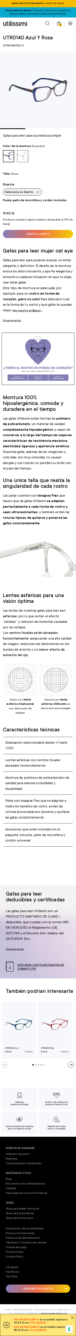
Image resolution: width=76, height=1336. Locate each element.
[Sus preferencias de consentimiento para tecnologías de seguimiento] (69, 1329)
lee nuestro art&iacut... (27, 310)
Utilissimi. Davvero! (18, 1153)
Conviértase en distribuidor (24, 1163)
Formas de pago (16, 1247)
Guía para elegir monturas (22, 1208)
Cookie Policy (14, 1256)
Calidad (11, 1188)
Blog (9, 1178)
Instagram (12, 1267)
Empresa (11, 1158)
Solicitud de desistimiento (23, 1237)
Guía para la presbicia (20, 1213)
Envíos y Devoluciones (20, 1233)
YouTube (11, 1276)
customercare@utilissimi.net (53, 1313)
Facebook (12, 1271)
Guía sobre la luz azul (19, 1217)
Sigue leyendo (12, 320)
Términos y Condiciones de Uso (26, 1242)
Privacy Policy (14, 1251)
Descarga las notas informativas (26, 1192)
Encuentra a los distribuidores (25, 1183)
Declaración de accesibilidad (24, 1228)
